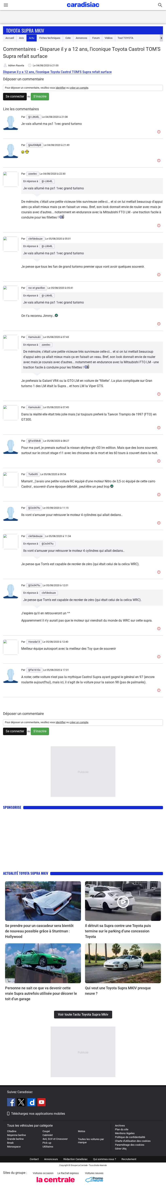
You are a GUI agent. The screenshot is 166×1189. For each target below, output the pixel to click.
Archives (120, 1125)
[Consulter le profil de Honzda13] (10, 653)
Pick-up (47, 1142)
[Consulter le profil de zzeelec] (10, 185)
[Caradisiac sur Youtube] (41, 1102)
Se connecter (15, 96)
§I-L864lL (47, 181)
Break (10, 1142)
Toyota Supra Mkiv (25, 30)
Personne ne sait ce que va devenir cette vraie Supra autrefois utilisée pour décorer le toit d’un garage (41, 993)
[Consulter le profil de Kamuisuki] (10, 349)
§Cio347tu (47, 543)
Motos (81, 1131)
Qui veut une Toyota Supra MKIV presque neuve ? (118, 991)
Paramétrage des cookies (129, 1144)
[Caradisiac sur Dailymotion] (31, 1102)
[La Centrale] (55, 1183)
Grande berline (15, 1138)
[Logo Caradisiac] (83, 8)
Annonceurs (51, 1159)
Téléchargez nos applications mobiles (38, 1114)
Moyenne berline (16, 1135)
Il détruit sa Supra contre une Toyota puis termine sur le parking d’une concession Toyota (118, 931)
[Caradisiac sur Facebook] (11, 1102)
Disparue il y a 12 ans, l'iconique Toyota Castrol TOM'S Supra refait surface (57, 72)
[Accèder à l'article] (43, 901)
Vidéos (109, 37)
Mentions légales (125, 1133)
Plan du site (121, 1129)
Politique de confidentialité (130, 1137)
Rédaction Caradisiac (75, 1159)
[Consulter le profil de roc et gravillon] (10, 299)
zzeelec (46, 344)
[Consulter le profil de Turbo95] (10, 486)
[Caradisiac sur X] (21, 1102)
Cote (68, 37)
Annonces (81, 37)
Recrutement (128, 1159)
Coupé (46, 1131)
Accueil (9, 37)
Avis (21, 37)
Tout (125, 37)
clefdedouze (49, 592)
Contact (34, 1159)
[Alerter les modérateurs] (159, 132)
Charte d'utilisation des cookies (133, 1140)
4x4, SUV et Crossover (55, 1138)
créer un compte (79, 87)
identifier (61, 87)
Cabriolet (48, 1135)
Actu (31, 37)
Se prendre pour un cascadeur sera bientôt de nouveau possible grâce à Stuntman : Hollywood (39, 931)
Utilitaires (48, 1146)
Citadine (11, 1131)
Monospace (14, 1146)
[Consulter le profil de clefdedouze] (10, 250)
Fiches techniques (49, 37)
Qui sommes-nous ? (104, 1159)
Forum (96, 37)
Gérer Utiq (120, 1148)
